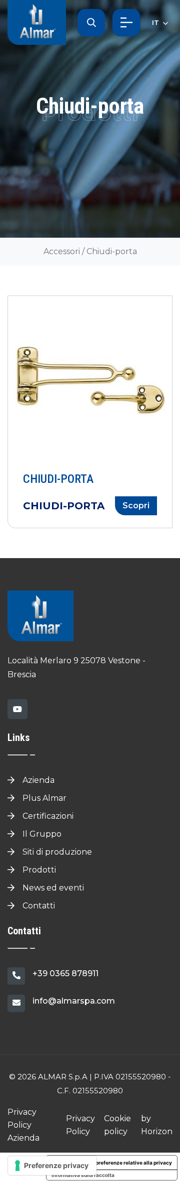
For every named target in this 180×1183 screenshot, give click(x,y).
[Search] (91, 22)
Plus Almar (43, 798)
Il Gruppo (41, 834)
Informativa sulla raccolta (83, 1175)
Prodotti (38, 870)
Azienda (37, 780)
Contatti (37, 905)
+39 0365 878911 (65, 973)
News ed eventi (52, 887)
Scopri (136, 505)
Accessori (62, 251)
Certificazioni (47, 816)
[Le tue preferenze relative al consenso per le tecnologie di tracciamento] (52, 1165)
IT (156, 22)
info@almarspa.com (73, 1001)
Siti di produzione (56, 852)
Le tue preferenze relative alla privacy (126, 1163)
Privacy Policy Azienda (24, 1125)
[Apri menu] (126, 22)
